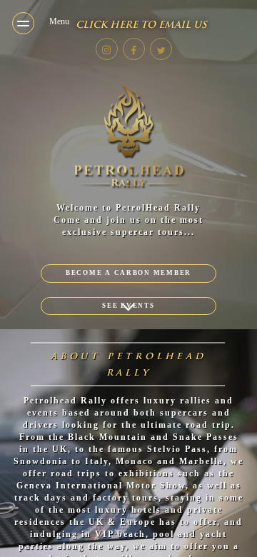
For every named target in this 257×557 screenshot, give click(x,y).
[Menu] (23, 23)
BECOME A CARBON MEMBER (128, 272)
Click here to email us (141, 25)
